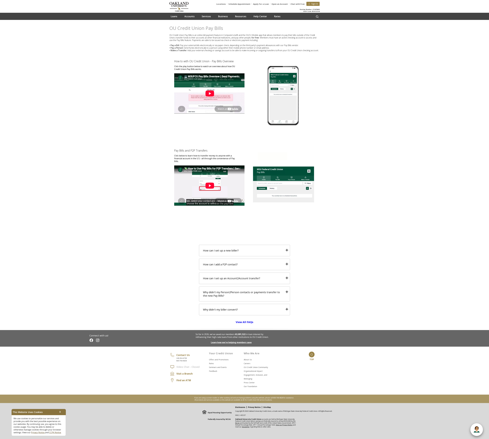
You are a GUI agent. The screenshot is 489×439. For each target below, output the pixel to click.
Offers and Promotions (219, 359)
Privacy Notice (254, 407)
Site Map (267, 407)
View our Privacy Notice (284, 425)
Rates (211, 363)
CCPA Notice (55, 432)
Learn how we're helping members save (231, 342)
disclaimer (245, 427)
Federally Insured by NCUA (219, 419)
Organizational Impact (253, 371)
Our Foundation (250, 386)
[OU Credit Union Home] (181, 6)
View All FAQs (244, 322)
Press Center (249, 382)
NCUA (237, 423)
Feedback (213, 371)
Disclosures (240, 407)
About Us (248, 359)
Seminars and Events (218, 367)
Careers (247, 363)
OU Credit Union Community (256, 367)
